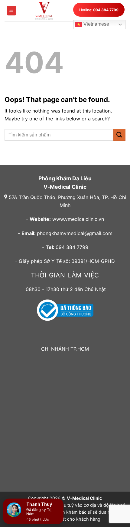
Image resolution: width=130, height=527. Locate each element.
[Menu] (12, 11)
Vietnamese (95, 24)
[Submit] (119, 135)
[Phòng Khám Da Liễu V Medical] (44, 10)
